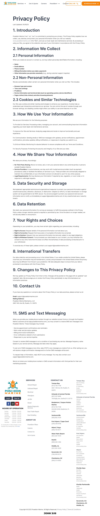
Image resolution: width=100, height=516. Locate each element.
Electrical (30, 392)
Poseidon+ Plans (33, 424)
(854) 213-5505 (56, 460)
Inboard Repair (32, 385)
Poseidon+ (54, 3)
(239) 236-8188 (56, 423)
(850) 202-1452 (56, 442)
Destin (77, 486)
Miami (78, 450)
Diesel (29, 403)
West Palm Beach (80, 459)
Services (21, 3)
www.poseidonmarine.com (22, 41)
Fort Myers (80, 433)
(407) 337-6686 (56, 396)
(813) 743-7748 (56, 385)
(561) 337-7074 (56, 436)
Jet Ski (30, 399)
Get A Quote (33, 3)
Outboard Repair (33, 388)
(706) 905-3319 (56, 454)
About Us (31, 420)
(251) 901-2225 (56, 448)
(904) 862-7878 (56, 417)
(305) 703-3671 (56, 430)
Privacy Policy (61, 509)
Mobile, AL (80, 505)
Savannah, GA (81, 501)
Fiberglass (31, 395)
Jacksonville (80, 415)
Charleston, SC (81, 503)
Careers (44, 3)
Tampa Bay (80, 381)
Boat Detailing (32, 415)
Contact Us (31, 432)
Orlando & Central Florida (85, 397)
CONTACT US (57, 380)
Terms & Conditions (74, 509)
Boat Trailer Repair (33, 411)
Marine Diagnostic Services (33, 407)
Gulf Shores (79, 495)
